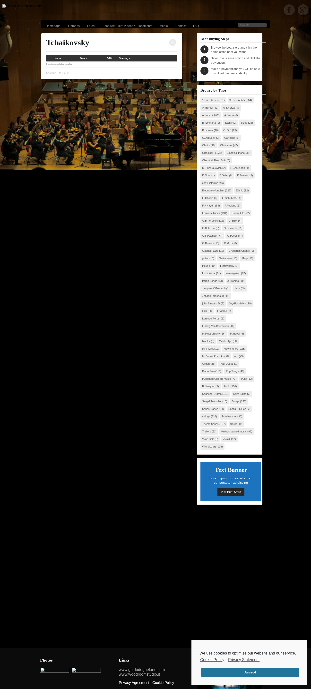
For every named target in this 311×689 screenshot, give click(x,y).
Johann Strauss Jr (213, 295)
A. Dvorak (229, 107)
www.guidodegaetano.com (142, 670)
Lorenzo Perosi (211, 318)
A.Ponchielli (209, 115)
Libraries (74, 26)
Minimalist (208, 348)
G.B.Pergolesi (210, 220)
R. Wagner (208, 386)
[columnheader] (50, 58)
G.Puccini (233, 235)
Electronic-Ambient (213, 190)
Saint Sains (239, 393)
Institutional (208, 273)
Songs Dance (210, 408)
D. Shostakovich (212, 167)
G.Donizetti (230, 228)
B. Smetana (209, 122)
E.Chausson (237, 167)
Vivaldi (226, 439)
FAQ (196, 26)
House (206, 265)
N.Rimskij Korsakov (213, 356)
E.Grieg (223, 175)
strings (206, 416)
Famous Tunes (211, 213)
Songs (235, 401)
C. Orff (227, 130)
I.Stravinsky (227, 265)
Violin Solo (208, 439)
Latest (91, 26)
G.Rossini (208, 243)
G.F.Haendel (209, 235)
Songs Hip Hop (237, 408)
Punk (244, 378)
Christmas (226, 145)
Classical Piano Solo (214, 160)
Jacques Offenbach (213, 288)
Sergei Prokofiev (212, 401)
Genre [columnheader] (83, 58)
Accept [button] (250, 672)
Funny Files (239, 213)
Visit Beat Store (231, 492)
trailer (233, 423)
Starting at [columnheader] (125, 58)
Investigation (232, 273)
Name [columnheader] (58, 58)
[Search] (172, 42)
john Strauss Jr (211, 303)
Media (164, 26)
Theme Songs (210, 423)
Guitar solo (225, 258)
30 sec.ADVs (237, 100)
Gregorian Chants (239, 250)
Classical (207, 152)
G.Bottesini (208, 228)
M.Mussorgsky (211, 333)
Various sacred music (234, 431)
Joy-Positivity (237, 303)
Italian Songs (209, 280)
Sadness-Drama (212, 393)
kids (204, 311)
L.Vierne (222, 311)
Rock (227, 386)
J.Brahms (233, 280)
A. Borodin (208, 107)
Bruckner (207, 130)
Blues (244, 122)
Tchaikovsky (229, 416)
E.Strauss (243, 175)
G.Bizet (233, 220)
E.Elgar (206, 175)
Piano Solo (208, 371)
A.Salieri (229, 115)
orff (236, 356)
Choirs (206, 145)
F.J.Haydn (208, 205)
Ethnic (239, 190)
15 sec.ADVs (210, 100)
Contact (180, 26)
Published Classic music (216, 378)
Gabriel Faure (210, 250)
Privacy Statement (243, 660)
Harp (245, 258)
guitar (205, 258)
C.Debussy (209, 137)
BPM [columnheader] (109, 58)
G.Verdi (228, 243)
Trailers (206, 431)
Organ (206, 363)
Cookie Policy (212, 660)
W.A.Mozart (209, 446)
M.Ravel (235, 333)
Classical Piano (236, 152)
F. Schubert (229, 198)
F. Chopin (207, 198)
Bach (228, 122)
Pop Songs (232, 371)
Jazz (237, 288)
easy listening (210, 182)
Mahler (206, 341)
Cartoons (229, 137)
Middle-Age (225, 341)
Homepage (53, 26)
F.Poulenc (230, 205)
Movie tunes (231, 348)
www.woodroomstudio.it (139, 674)
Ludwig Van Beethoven (215, 326)
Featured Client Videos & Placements (127, 26)
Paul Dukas (226, 363)
